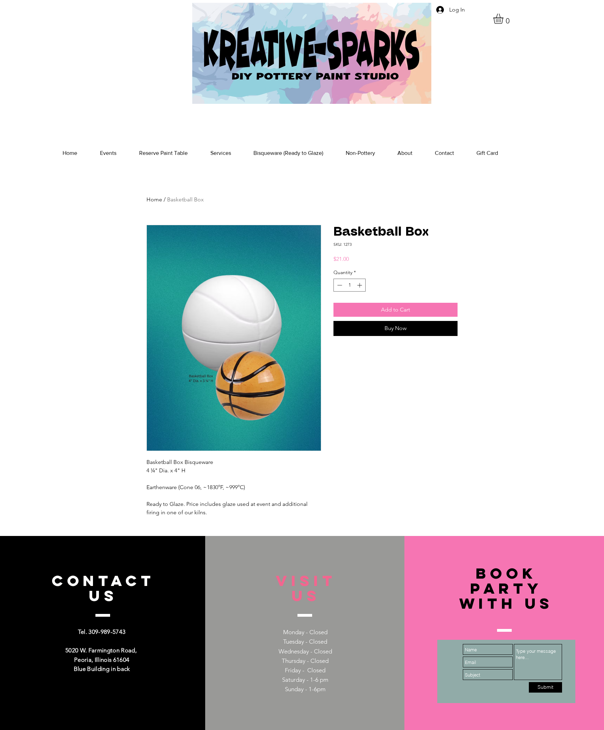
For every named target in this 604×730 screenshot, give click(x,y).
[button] (504, 19)
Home (154, 199)
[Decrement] (339, 285)
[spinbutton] (349, 285)
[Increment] (360, 285)
